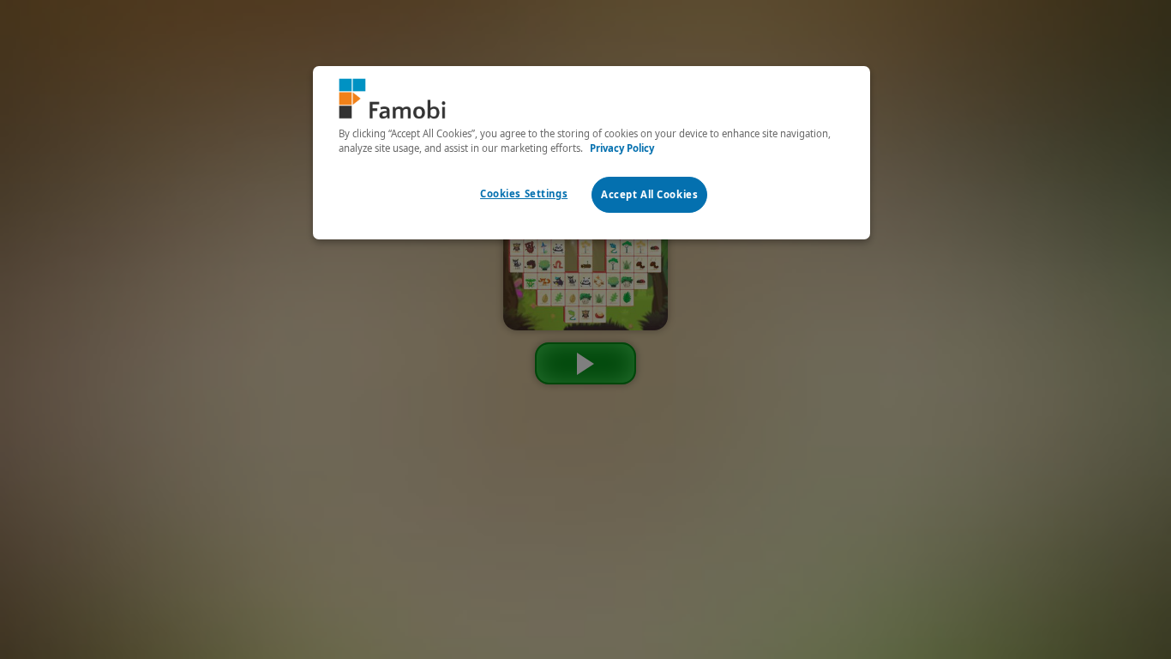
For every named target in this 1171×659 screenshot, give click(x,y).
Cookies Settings (523, 193)
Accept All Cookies (649, 194)
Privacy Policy (622, 148)
